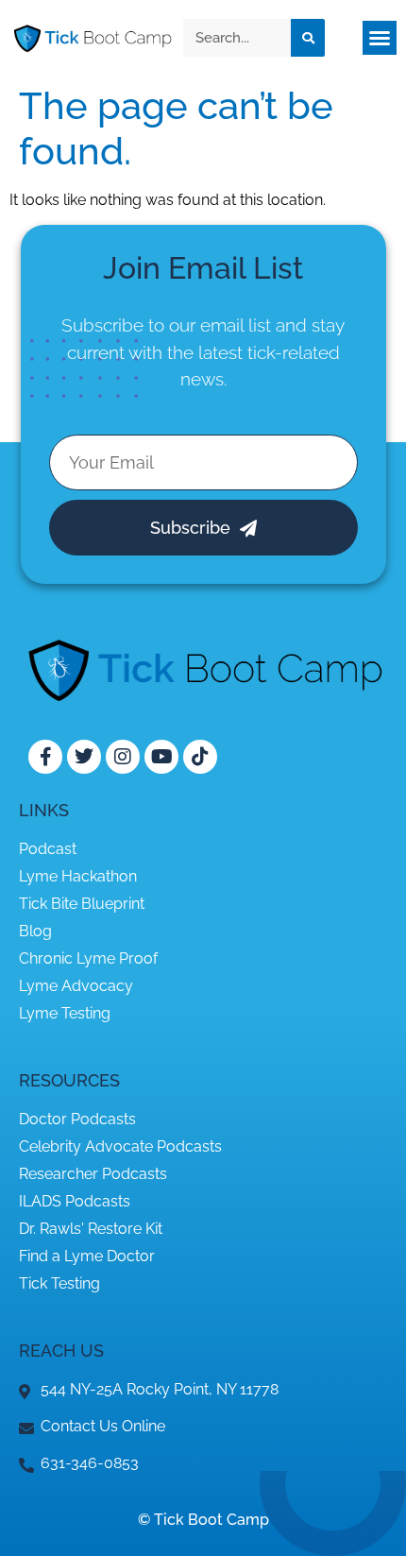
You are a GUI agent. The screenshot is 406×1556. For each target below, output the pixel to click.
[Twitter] (84, 757)
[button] (380, 38)
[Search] (308, 38)
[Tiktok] (200, 757)
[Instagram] (123, 757)
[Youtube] (161, 757)
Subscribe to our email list (166, 325)
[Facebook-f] (45, 757)
